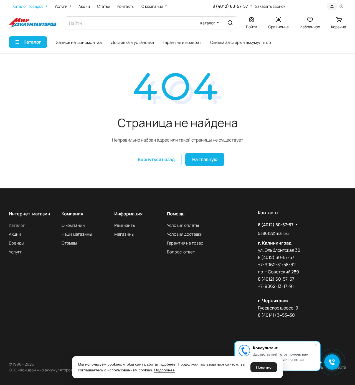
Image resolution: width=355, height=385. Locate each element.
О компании (73, 225)
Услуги (15, 252)
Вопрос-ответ (181, 252)
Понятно (264, 367)
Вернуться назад (156, 159)
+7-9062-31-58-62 (277, 264)
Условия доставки (184, 234)
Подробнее (164, 370)
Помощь (175, 214)
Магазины (124, 234)
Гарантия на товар (185, 243)
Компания (72, 214)
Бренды (16, 243)
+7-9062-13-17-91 (276, 286)
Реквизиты (125, 225)
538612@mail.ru (273, 233)
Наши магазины (77, 234)
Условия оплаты (183, 225)
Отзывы (69, 243)
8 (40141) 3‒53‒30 (276, 315)
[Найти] (230, 22)
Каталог (17, 225)
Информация (128, 214)
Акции (15, 234)
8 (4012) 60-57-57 (230, 6)
